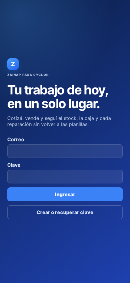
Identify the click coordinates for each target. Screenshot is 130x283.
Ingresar (65, 194)
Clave (14, 165)
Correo (15, 139)
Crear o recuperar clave (65, 212)
